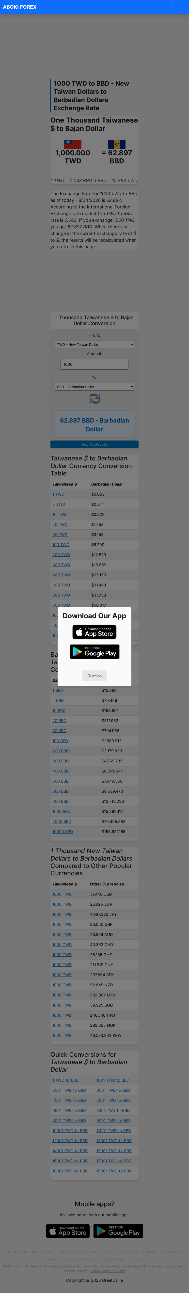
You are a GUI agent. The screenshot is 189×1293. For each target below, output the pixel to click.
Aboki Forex (19, 7)
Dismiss (94, 675)
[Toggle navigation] (179, 7)
